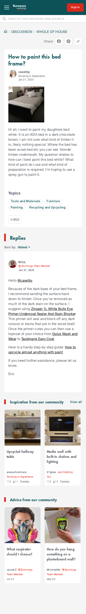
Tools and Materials (25, 201)
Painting (17, 207)
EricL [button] (22, 262)
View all (76, 402)
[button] (12, 74)
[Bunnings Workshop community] (19, 7)
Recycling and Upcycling (47, 207)
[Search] (4, 18)
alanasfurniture (16, 472)
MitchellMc (54, 570)
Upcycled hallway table (20, 454)
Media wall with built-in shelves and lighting (62, 456)
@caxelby (25, 280)
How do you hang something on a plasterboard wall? (61, 553)
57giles (51, 472)
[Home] (5, 31)
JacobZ (12, 570)
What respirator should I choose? (19, 551)
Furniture (53, 201)
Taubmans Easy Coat (37, 339)
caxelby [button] (24, 72)
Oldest (23, 247)
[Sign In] (75, 7)
